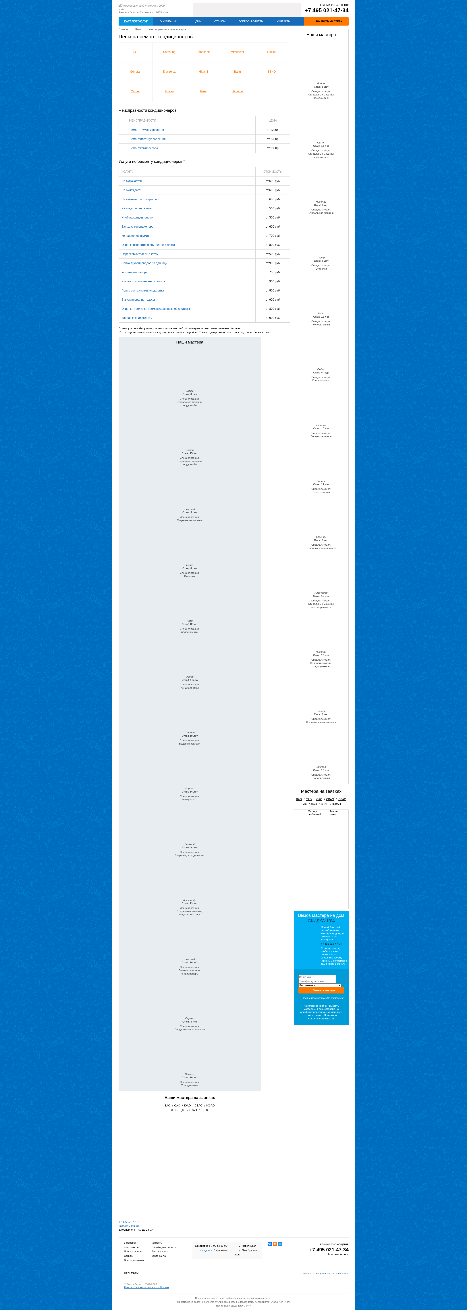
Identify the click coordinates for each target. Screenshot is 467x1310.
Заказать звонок (129, 1225)
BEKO (271, 71)
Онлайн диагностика (163, 1247)
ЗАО (173, 1110)
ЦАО (183, 1110)
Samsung (169, 51)
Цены (197, 21)
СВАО (198, 1105)
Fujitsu (169, 91)
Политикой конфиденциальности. (322, 1017)
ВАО (167, 1105)
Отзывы (219, 21)
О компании (168, 21)
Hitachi (203, 71)
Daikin (271, 51)
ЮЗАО (210, 1105)
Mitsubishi (237, 51)
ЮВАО (205, 1110)
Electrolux (169, 71)
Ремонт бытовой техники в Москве (146, 1287)
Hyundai (237, 91)
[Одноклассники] (275, 1244)
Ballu (237, 71)
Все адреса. (206, 1250)
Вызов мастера (160, 1251)
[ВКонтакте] (270, 1244)
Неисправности (133, 1251)
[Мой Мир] (280, 1244)
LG (135, 51)
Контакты (283, 21)
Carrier (135, 91)
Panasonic (203, 51)
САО (177, 1105)
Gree (203, 91)
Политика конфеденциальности (233, 1305)
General (135, 71)
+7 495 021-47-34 (327, 10)
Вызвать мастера (324, 990)
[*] (321, 977)
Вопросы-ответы (251, 21)
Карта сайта (158, 1255)
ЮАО (187, 1105)
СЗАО (193, 1110)
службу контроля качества (333, 1273)
